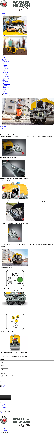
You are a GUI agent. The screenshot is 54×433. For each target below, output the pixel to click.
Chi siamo (6, 87)
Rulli (2, 132)
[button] (4, 58)
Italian (8, 59)
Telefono (2, 369)
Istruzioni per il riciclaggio (5, 430)
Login (2, 403)
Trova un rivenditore (4, 13)
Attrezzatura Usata (4, 82)
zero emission (6, 71)
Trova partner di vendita (3, 126)
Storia (4, 88)
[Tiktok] (4, 416)
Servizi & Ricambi (7, 83)
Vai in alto (34, 427)
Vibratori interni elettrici (6, 72)
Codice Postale (3, 365)
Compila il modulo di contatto (4, 386)
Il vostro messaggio (3, 373)
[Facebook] (2, 416)
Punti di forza (3, 127)
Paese (1, 366)
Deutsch (5, 59)
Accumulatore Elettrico (6, 78)
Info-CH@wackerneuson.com (3, 412)
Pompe (5, 70)
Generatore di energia (5, 68)
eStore (4, 14)
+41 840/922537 (5, 385)
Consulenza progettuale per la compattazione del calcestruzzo (11, 86)
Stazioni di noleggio (5, 81)
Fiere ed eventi (5, 89)
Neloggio (3, 80)
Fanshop (4, 15)
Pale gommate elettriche (6, 76)
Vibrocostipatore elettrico (6, 73)
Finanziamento (5, 85)
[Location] (0, 416)
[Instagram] (1, 416)
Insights (3, 405)
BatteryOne (4, 79)
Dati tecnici (3, 128)
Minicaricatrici (5, 67)
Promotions (4, 91)
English (3, 59)
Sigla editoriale (3, 428)
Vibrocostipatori (6, 62)
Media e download (4, 129)
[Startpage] (16, 10)
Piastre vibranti (5, 63)
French (6, 59)
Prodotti (3, 60)
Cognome (2, 362)
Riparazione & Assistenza (7, 84)
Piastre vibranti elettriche (6, 74)
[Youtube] (3, 416)
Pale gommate (5, 65)
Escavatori (5, 64)
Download (4, 92)
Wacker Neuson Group (6, 408)
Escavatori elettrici (5, 75)
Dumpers (5, 66)
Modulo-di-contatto (5, 93)
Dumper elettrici (5, 77)
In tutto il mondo (4, 57)
